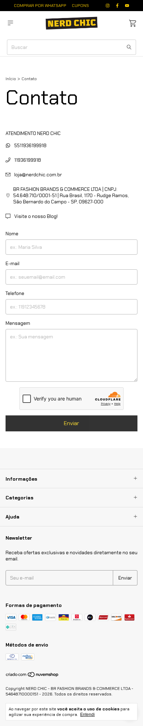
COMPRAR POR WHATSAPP (40, 5)
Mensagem (18, 323)
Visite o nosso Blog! (35, 216)
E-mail (12, 263)
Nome (12, 233)
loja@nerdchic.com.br (38, 174)
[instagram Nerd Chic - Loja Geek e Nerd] (108, 5)
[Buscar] (129, 47)
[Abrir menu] (10, 23)
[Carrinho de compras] (132, 23)
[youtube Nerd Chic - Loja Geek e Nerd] (127, 5)
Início (11, 79)
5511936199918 (30, 145)
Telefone (15, 293)
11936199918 (27, 160)
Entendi (87, 714)
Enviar (71, 423)
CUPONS (80, 5)
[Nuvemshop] (32, 676)
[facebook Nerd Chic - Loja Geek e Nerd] (117, 5)
